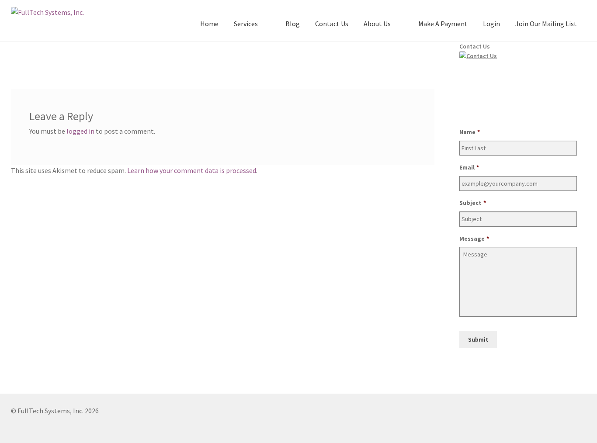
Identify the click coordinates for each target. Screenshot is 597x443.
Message (474, 238)
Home (209, 23)
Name (469, 132)
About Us (377, 23)
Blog (292, 23)
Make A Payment (443, 23)
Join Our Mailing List (546, 23)
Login (491, 23)
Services (246, 23)
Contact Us (331, 23)
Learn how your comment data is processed (191, 170)
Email (469, 167)
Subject (472, 203)
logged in (80, 131)
